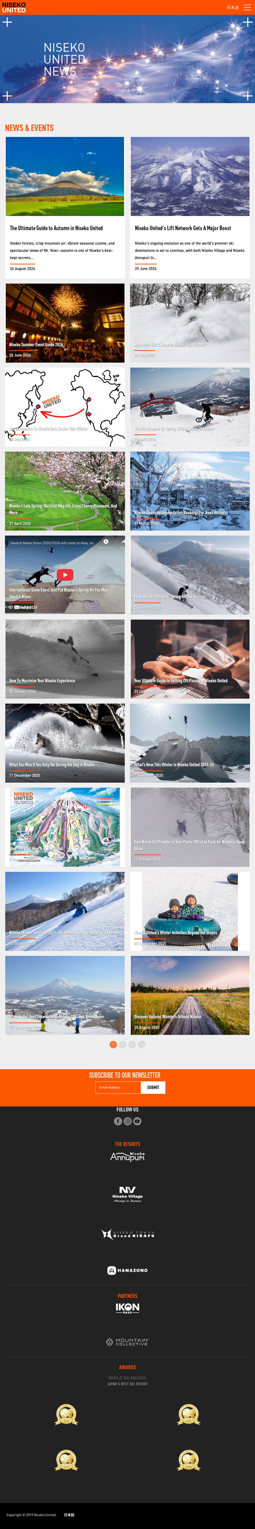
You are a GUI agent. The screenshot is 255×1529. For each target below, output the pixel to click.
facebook (118, 1121)
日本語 (233, 7)
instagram (127, 1121)
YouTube (137, 1121)
